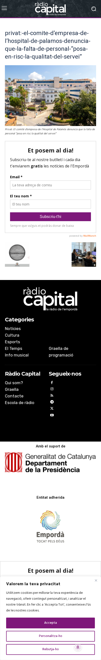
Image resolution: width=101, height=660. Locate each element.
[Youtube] (52, 416)
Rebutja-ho (50, 649)
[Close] (96, 580)
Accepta (50, 623)
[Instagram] (52, 389)
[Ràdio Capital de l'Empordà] (50, 8)
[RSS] (52, 396)
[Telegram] (52, 402)
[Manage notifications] (78, 647)
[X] (52, 409)
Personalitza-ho (50, 636)
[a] (50, 299)
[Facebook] (52, 383)
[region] (50, 618)
